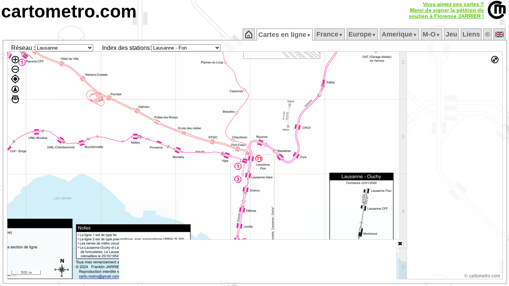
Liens (471, 34)
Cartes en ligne (284, 34)
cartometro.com (69, 11)
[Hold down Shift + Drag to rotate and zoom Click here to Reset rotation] (15, 89)
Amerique (399, 34)
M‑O (431, 34)
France (329, 34)
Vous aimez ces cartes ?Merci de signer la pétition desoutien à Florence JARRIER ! (446, 10)
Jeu (451, 34)
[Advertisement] (257, 259)
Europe (362, 34)
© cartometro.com (482, 276)
